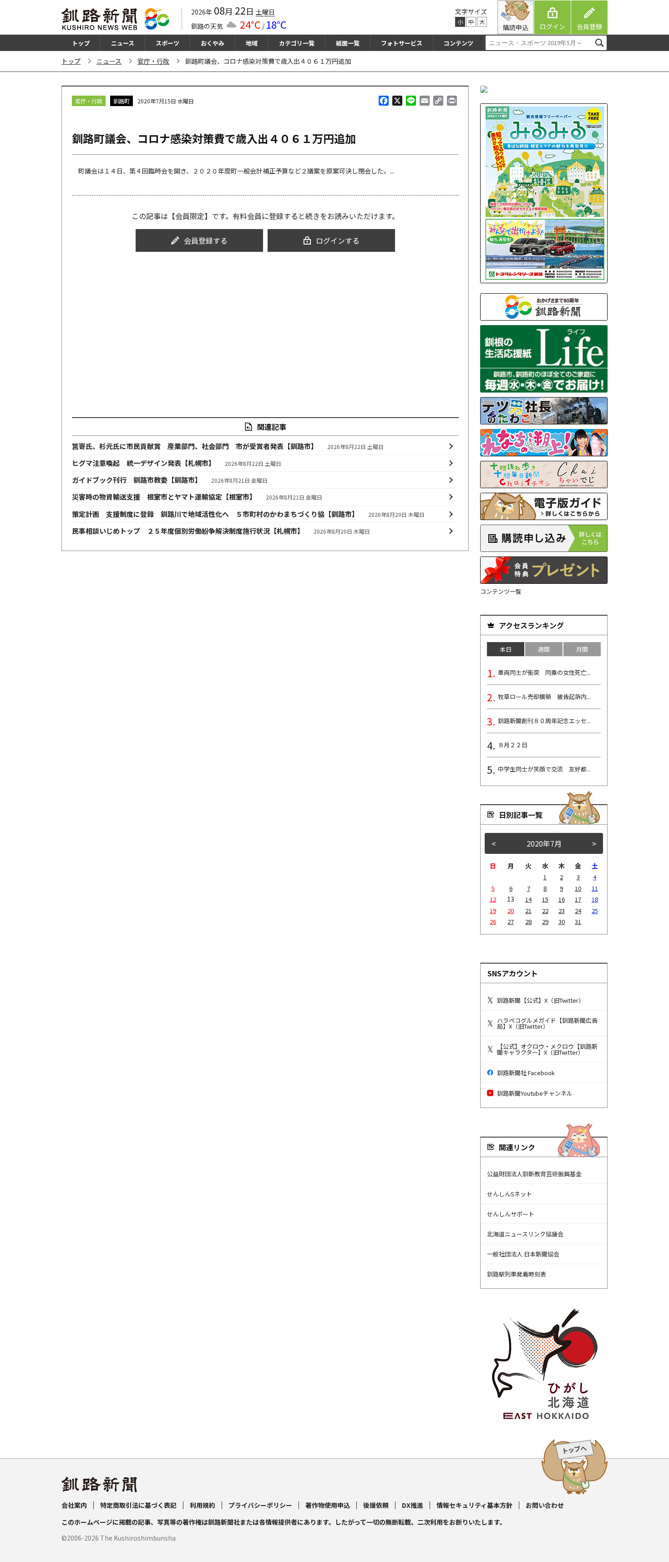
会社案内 (74, 1505)
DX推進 (412, 1505)
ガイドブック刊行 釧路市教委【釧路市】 (170, 480)
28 (528, 921)
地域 (252, 43)
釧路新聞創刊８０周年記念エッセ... (544, 720)
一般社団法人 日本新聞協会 (523, 1254)
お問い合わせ (545, 1505)
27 (510, 921)
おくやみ (212, 43)
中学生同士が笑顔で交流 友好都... (544, 769)
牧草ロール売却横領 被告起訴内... (544, 696)
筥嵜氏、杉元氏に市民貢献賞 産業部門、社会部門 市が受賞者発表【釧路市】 (228, 446)
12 (493, 899)
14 (528, 899)
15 (545, 899)
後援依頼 (376, 1505)
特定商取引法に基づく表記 (138, 1505)
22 (545, 910)
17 (578, 899)
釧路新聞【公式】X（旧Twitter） (540, 1000)
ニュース (122, 43)
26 (493, 921)
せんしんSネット (509, 1193)
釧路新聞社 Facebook (526, 1072)
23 (561, 910)
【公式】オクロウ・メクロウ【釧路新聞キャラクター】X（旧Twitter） (547, 1049)
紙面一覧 (348, 43)
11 (595, 888)
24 (578, 910)
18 (595, 899)
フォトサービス (401, 43)
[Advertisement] (265, 326)
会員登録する (206, 240)
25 (595, 910)
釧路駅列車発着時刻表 (516, 1274)
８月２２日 (512, 744)
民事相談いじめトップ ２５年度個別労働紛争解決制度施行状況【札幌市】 (221, 531)
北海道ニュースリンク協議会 (525, 1234)
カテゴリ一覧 (296, 43)
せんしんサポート (510, 1214)
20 (510, 910)
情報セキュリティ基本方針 (474, 1505)
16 (561, 899)
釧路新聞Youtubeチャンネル (535, 1093)
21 (528, 910)
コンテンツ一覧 (501, 591)
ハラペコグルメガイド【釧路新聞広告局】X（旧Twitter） (547, 1023)
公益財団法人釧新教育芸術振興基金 (534, 1173)
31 (578, 921)
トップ (81, 43)
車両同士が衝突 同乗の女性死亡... (544, 672)
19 (493, 910)
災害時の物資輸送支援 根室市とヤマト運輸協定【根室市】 (197, 496)
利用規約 (202, 1505)
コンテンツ (458, 43)
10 (578, 888)
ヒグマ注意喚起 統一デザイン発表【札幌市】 (177, 463)
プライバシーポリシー (260, 1505)
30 (561, 921)
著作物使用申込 (327, 1505)
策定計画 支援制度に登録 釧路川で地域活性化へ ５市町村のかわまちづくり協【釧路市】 (248, 514)
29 (545, 921)
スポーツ (167, 43)
